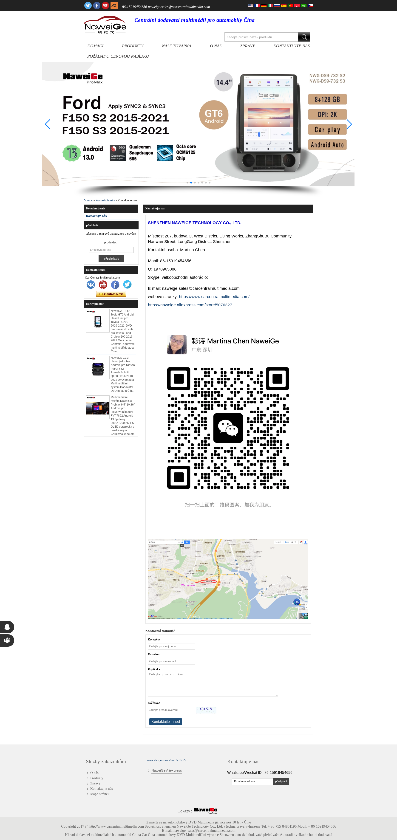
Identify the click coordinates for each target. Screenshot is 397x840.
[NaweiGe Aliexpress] (114, 5)
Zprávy (247, 46)
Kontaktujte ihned (111, 294)
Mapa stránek (100, 794)
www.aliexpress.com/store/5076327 (166, 760)
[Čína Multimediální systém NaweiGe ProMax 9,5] (98, 401)
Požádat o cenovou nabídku (118, 56)
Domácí (95, 46)
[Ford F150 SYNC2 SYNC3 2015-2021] (198, 124)
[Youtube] (105, 5)
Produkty (132, 46)
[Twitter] (88, 5)
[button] (187, 182)
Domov (88, 200)
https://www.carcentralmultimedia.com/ (214, 296)
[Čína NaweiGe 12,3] (98, 362)
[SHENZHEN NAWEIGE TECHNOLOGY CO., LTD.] (105, 25)
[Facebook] (96, 5)
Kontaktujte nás (291, 46)
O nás (215, 46)
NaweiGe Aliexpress (166, 770)
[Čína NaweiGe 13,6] (98, 315)
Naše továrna (176, 46)
